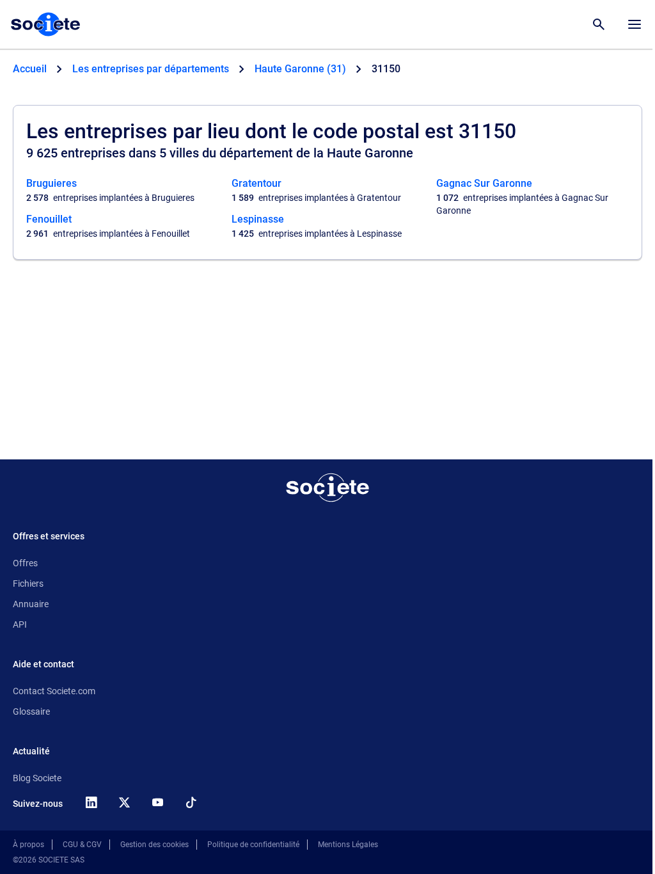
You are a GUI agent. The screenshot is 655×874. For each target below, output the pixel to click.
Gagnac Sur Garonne (484, 183)
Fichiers (28, 583)
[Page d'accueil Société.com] (45, 24)
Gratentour (256, 183)
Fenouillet (49, 219)
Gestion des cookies (154, 844)
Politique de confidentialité (253, 844)
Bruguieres (51, 183)
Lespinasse (258, 219)
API (20, 624)
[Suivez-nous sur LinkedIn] (90, 802)
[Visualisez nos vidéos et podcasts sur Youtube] (157, 802)
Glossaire (31, 711)
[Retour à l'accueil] (327, 487)
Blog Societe (37, 778)
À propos (28, 844)
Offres (25, 563)
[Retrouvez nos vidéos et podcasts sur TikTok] (190, 802)
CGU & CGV (82, 844)
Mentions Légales (348, 844)
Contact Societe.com (54, 691)
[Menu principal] (634, 24)
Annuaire (31, 604)
